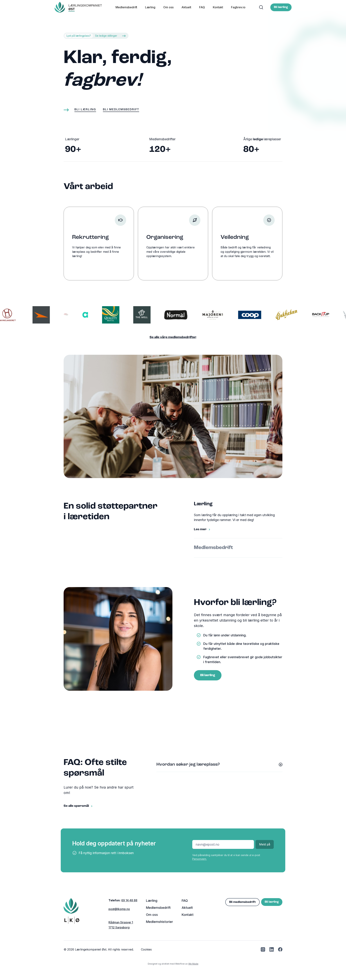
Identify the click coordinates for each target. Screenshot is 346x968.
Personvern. (199, 858)
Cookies (146, 949)
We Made (193, 963)
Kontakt (218, 7)
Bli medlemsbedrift (242, 902)
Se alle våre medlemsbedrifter (173, 337)
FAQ (202, 7)
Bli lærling (281, 7)
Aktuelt (186, 7)
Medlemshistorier (159, 922)
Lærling (150, 7)
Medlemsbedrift (126, 7)
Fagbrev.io (238, 7)
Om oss (168, 7)
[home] (78, 7)
